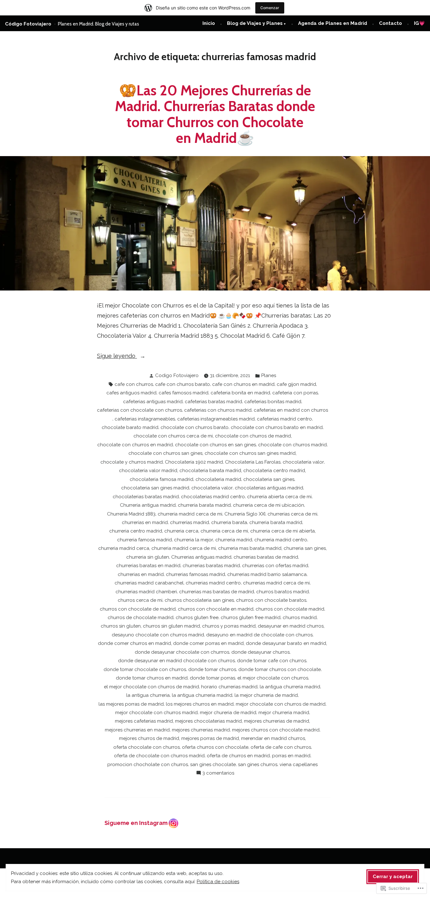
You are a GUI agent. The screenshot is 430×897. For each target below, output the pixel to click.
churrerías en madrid (145, 522)
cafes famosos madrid (183, 393)
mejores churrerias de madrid (276, 721)
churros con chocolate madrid (290, 609)
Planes (268, 375)
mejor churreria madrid (283, 712)
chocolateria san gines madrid (155, 488)
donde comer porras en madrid (208, 643)
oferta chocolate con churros (146, 747)
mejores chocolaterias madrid (208, 721)
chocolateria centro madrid (274, 470)
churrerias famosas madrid (195, 574)
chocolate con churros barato (195, 427)
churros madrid (300, 617)
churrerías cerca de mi (292, 514)
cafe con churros (134, 384)
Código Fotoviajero (28, 24)
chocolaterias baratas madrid (146, 496)
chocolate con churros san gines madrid (250, 453)
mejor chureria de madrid (228, 712)
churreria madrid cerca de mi (183, 548)
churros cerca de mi (140, 600)
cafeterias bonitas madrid (272, 401)
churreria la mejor (193, 540)
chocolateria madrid (218, 479)
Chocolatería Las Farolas (252, 462)
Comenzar (269, 7)
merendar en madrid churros (273, 738)
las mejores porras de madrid (131, 704)
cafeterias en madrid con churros (291, 410)
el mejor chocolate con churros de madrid (151, 687)
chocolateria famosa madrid (161, 479)
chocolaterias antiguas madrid (269, 488)
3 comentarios (218, 773)
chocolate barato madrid (130, 427)
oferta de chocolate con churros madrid (159, 756)
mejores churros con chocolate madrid (276, 730)
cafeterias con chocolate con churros (139, 410)
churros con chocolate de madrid (138, 609)
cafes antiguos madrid (131, 393)
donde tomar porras (212, 678)
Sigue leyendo (117, 356)
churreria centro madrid (135, 531)
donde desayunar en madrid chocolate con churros (176, 660)
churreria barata (229, 522)
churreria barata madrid (275, 522)
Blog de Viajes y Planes (255, 23)
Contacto (390, 23)
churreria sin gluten (147, 557)
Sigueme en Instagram (137, 823)
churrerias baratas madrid (211, 565)
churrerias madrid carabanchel (149, 583)
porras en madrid (291, 756)
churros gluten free (197, 617)
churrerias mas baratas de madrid (216, 592)
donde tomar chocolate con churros (145, 669)
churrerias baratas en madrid (148, 565)
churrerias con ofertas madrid (275, 565)
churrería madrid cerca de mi (190, 514)
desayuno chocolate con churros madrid (158, 635)
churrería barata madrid (204, 505)
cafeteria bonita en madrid (240, 393)
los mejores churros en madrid (200, 704)
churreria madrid (233, 540)
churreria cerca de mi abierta (282, 531)
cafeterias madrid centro (284, 419)
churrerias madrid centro (213, 583)
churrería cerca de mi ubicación (268, 505)
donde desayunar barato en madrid (286, 643)
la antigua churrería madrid (290, 687)
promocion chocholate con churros (147, 764)
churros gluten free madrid (250, 617)
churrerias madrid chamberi (146, 592)
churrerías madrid (189, 522)
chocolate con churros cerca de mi (173, 436)
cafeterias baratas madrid (213, 401)
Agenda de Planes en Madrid (332, 23)
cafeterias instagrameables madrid (216, 419)
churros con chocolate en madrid (215, 609)
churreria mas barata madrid (249, 548)
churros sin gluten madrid (171, 626)
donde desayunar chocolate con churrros (182, 652)
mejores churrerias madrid (201, 730)
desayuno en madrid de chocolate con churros (259, 635)
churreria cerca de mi (224, 531)
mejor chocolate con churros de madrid (280, 704)
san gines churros (257, 764)
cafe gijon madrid (296, 384)
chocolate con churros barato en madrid (277, 427)
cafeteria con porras (295, 393)
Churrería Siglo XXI (244, 514)
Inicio (208, 23)
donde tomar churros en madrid (152, 678)
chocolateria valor (212, 488)
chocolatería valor (303, 462)
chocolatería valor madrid (148, 470)
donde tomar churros (212, 669)
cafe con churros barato (182, 384)
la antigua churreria (148, 695)
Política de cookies (218, 881)
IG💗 (419, 23)
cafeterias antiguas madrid (153, 401)
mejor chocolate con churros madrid (156, 712)
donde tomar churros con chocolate (279, 669)
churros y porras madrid (229, 626)
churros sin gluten (121, 626)
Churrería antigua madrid (148, 505)
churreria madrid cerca (123, 548)
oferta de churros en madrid (238, 756)
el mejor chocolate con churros (272, 678)
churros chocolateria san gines (199, 600)
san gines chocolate (213, 764)
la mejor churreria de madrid (266, 695)
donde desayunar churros (260, 652)
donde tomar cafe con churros (271, 660)
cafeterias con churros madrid (218, 410)
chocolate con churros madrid (292, 445)
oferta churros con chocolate (215, 747)
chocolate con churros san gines (165, 453)
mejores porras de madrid (210, 738)
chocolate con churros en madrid (135, 445)
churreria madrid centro (280, 540)
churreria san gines (305, 548)
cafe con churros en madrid (243, 384)
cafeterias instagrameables (145, 419)
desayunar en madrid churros (291, 626)
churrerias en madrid (141, 574)
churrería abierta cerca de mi (279, 496)
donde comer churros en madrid (134, 643)
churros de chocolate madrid (140, 617)
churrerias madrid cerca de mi (276, 583)
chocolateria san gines (268, 479)
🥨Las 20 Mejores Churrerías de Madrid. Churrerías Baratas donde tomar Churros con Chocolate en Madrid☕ (215, 114)
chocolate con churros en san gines (215, 445)
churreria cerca (181, 531)
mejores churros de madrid (149, 738)
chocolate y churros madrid (131, 462)
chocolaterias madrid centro (213, 496)
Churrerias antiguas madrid (201, 557)
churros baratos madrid (282, 592)
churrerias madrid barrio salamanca (267, 574)
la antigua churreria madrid (202, 695)
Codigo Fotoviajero (177, 375)
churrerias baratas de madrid (266, 557)
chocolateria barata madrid (210, 470)
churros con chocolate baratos (271, 600)
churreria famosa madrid (144, 540)
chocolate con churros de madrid (253, 436)
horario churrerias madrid (229, 687)
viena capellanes (299, 764)
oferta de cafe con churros (281, 747)
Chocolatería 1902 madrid (194, 462)
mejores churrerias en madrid (137, 730)
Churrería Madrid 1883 (131, 514)
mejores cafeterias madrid (144, 721)
